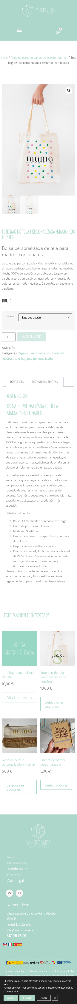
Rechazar (27, 997)
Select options (56, 785)
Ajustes (44, 997)
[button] (19, 30)
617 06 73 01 (16, 935)
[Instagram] (19, 893)
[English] (5, 944)
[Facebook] (9, 893)
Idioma (10, 316)
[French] (10, 944)
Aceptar (10, 997)
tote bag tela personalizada (34, 358)
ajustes (14, 991)
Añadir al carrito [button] (19, 697)
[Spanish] (19, 944)
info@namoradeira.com (24, 930)
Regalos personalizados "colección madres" (39, 57)
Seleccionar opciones (54, 704)
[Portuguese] (15, 944)
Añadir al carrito (31, 336)
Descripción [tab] (17, 382)
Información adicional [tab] (45, 382)
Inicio (4, 57)
